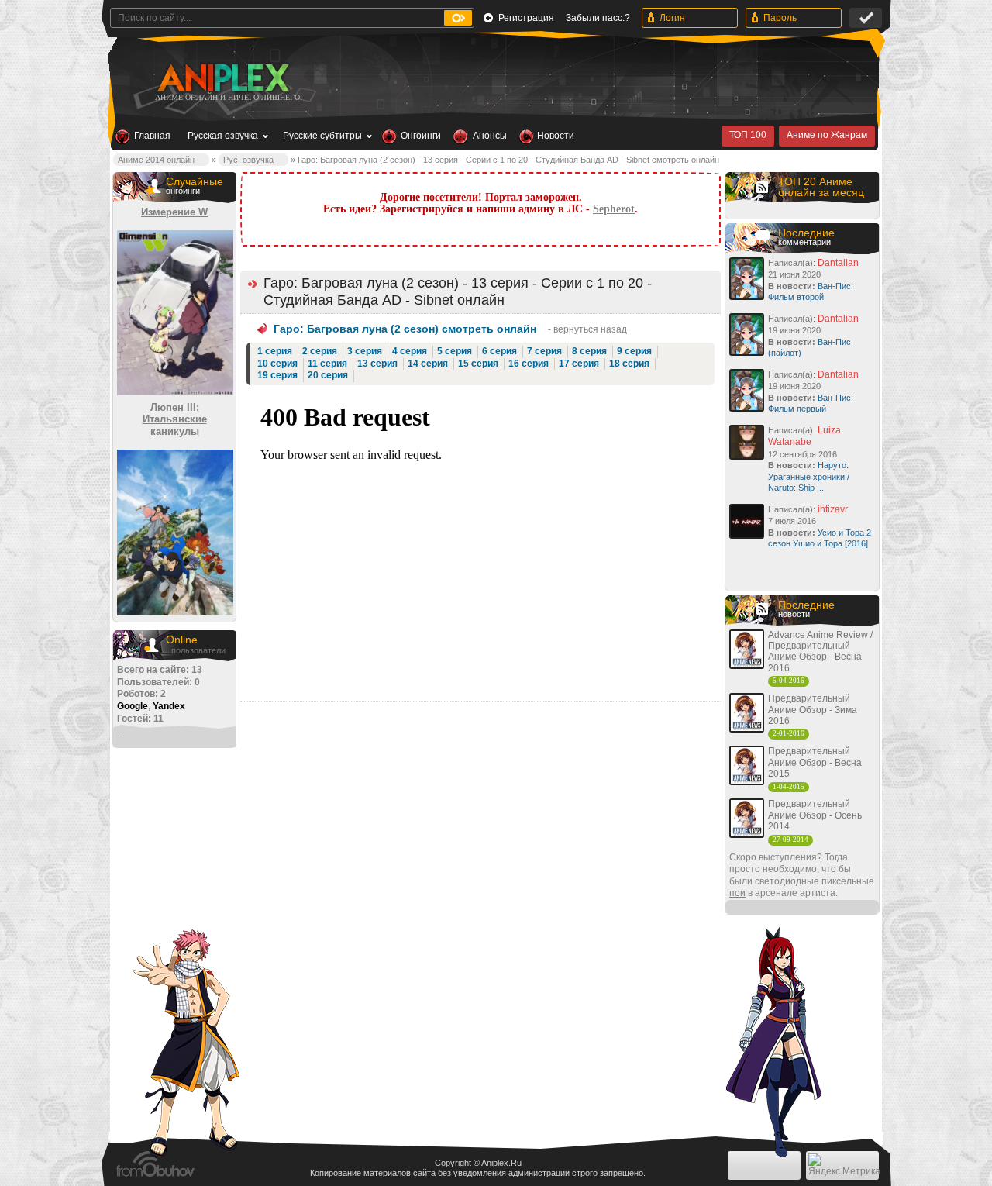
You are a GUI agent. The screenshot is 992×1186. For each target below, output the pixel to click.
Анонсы (490, 135)
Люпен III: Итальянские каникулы (175, 419)
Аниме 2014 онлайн (156, 159)
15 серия (478, 363)
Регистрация (526, 17)
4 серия (409, 351)
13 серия (377, 363)
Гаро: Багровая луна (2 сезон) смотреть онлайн (405, 328)
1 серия (274, 351)
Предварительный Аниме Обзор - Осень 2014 (815, 815)
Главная (152, 135)
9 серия (634, 351)
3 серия (364, 351)
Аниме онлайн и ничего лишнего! (228, 97)
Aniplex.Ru (501, 1162)
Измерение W (174, 212)
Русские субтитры (322, 135)
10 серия (277, 363)
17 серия (579, 363)
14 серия (428, 363)
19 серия (277, 375)
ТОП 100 (747, 134)
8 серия (589, 351)
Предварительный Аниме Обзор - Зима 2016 (812, 709)
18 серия (629, 363)
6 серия (499, 351)
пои (737, 893)
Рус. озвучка (248, 159)
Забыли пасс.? (598, 17)
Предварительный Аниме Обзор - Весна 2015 (815, 762)
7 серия (544, 351)
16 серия (528, 363)
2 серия (319, 351)
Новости (555, 135)
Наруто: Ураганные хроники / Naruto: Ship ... (808, 476)
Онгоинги (421, 135)
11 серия (327, 363)
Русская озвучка (223, 135)
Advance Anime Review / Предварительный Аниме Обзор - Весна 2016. (820, 651)
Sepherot (614, 209)
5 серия (454, 351)
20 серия (328, 375)
